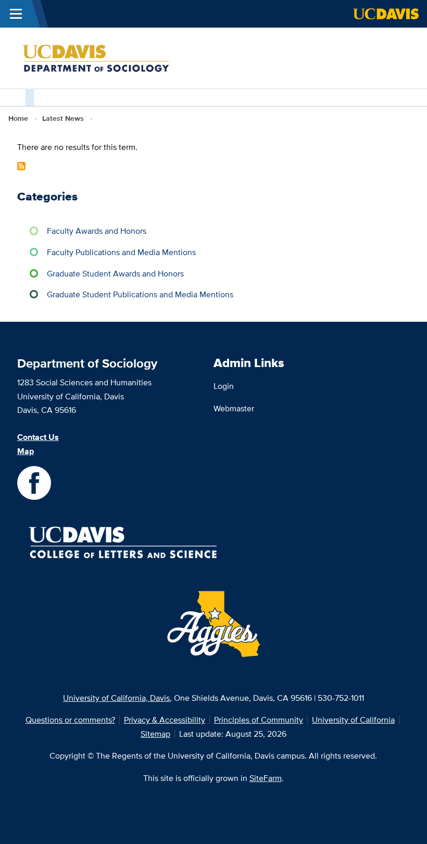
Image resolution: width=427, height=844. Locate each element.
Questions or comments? (70, 719)
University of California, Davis (116, 697)
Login (224, 386)
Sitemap (155, 733)
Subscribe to (21, 166)
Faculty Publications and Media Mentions (121, 252)
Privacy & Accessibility (164, 719)
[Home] (114, 57)
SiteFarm (265, 778)
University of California (353, 719)
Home (18, 118)
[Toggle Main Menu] (16, 14)
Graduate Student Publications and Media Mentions (140, 294)
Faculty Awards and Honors (96, 230)
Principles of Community (258, 719)
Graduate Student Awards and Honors (115, 273)
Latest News (63, 118)
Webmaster (234, 408)
